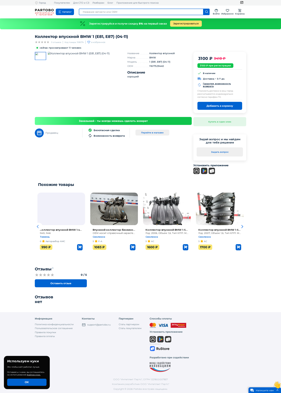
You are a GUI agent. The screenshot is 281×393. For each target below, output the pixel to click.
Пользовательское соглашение (54, 328)
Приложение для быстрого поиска (137, 2)
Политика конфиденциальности (54, 324)
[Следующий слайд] (242, 226)
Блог (110, 2)
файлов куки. (33, 374)
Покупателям (62, 2)
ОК (27, 382)
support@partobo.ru (99, 324)
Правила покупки (45, 332)
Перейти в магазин (152, 132)
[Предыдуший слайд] (39, 226)
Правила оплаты (45, 336)
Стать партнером (129, 324)
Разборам (98, 2)
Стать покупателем (130, 328)
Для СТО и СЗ (81, 2)
